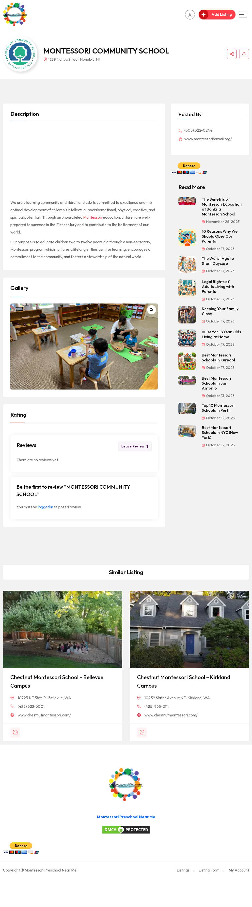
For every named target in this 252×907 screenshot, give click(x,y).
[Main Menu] (243, 14)
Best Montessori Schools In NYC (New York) (220, 432)
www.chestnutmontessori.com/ (44, 714)
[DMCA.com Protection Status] (126, 829)
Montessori (92, 217)
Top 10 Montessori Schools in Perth (218, 408)
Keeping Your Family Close (220, 311)
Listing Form (209, 870)
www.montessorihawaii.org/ (208, 138)
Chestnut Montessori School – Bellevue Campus (56, 681)
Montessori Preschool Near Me (126, 816)
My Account (239, 870)
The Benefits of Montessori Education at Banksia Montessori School (222, 206)
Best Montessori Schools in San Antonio (216, 383)
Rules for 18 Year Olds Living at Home (221, 334)
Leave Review (132, 446)
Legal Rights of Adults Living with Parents (218, 286)
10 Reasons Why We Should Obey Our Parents (219, 236)
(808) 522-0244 (198, 130)
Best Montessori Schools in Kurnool (218, 357)
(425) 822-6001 (31, 706)
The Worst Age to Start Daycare (218, 261)
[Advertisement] (84, 162)
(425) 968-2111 (156, 706)
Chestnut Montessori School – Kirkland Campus (183, 681)
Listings (183, 870)
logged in (45, 506)
